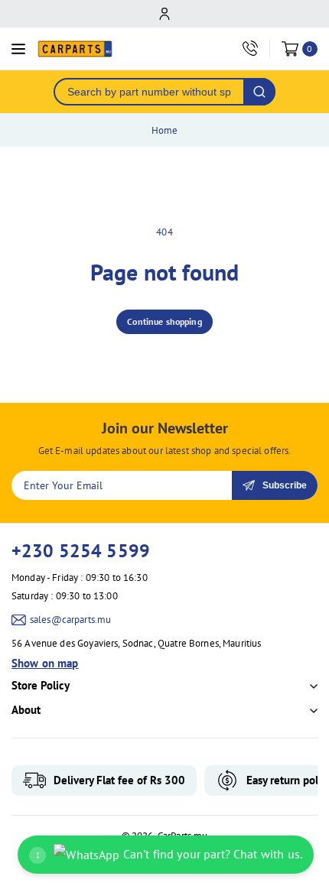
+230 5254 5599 (80, 551)
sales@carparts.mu (71, 619)
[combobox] (149, 91)
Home (164, 130)
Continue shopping (164, 321)
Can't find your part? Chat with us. (168, 853)
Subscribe (284, 485)
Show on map (45, 663)
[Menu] (18, 49)
